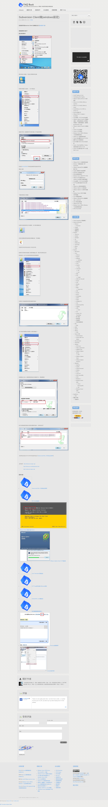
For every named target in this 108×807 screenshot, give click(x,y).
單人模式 (78, 316)
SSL (77, 303)
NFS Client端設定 (35, 501)
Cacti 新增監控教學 (77, 196)
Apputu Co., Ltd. (35, 797)
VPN (77, 308)
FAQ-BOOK (81, 778)
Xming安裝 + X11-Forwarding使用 (80, 117)
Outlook (77, 370)
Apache (77, 256)
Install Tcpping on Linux (78, 95)
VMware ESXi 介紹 (77, 203)
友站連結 (46, 10)
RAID (76, 327)
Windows (77, 363)
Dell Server (77, 251)
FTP (77, 275)
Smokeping (78, 296)
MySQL (77, 284)
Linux (76, 253)
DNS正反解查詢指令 (77, 174)
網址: (21, 725)
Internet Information (77, 222)
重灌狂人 (58, 785)
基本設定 (78, 318)
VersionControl (78, 340)
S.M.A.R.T (78, 373)
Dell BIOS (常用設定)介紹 (78, 172)
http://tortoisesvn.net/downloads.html (31, 466)
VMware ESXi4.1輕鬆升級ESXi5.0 (27, 530)
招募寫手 (37, 10)
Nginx (77, 287)
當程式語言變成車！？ (42, 785)
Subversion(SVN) (80, 304)
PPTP (79, 310)
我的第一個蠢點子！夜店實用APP (45, 782)
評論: (20, 731)
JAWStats (80, 260)
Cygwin (77, 366)
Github (76, 241)
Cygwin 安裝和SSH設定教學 (79, 170)
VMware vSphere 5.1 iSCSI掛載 (44, 787)
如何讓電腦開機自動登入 (37, 611)
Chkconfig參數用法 (42, 779)
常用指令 (77, 399)
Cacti (77, 263)
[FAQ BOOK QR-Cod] (80, 84)
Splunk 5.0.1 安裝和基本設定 (79, 136)
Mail (77, 325)
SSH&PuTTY (79, 301)
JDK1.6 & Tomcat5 (80, 279)
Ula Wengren (26, 698)
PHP (77, 291)
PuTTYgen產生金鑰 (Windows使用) (39, 586)
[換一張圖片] (33, 746)
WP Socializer (3, 804)
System (75, 249)
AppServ (78, 365)
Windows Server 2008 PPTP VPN (80, 175)
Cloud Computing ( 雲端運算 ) (79, 220)
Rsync (77, 294)
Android (76, 236)
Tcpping (77, 306)
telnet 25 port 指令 (77, 208)
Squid (77, 299)
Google (76, 227)
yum (78, 272)
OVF (79, 354)
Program (75, 232)
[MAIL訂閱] (84, 23)
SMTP (77, 298)
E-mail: (50, 720)
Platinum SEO (8, 800)
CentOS (78, 265)
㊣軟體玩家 (58, 782)
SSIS (77, 377)
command (78, 268)
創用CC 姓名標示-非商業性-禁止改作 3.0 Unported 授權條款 (81, 775)
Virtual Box (77, 342)
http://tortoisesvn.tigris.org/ (29, 463)
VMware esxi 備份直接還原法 (79, 186)
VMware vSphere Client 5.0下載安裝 (58, 561)
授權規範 (54, 10)
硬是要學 (58, 784)
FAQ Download (59, 770)
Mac (76, 323)
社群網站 (77, 229)
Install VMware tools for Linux (28, 779)
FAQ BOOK (81, 773)
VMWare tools (79, 349)
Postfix (77, 292)
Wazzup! (58, 775)
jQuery (76, 246)
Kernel (77, 280)
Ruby (76, 248)
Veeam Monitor (79, 335)
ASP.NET (77, 237)
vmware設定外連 (50, 670)
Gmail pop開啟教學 (54, 645)
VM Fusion (78, 346)
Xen (77, 311)
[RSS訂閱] (80, 23)
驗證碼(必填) (22, 754)
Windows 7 (78, 378)
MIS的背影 (58, 773)
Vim (78, 270)
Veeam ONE (77, 334)
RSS (76, 396)
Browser (76, 224)
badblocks (78, 261)
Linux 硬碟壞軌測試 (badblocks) (44, 784)
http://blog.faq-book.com (78, 781)
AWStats (78, 258)
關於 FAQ (63, 10)
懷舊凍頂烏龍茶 (59, 779)
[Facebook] (74, 23)
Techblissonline (16, 800)
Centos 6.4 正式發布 (77, 131)
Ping (78, 267)
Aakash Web (9, 804)
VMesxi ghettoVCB (80, 347)
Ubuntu (76, 330)
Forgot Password (79, 368)
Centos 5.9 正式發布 (77, 129)
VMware (21, 10)
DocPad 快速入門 (77, 112)
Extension (78, 225)
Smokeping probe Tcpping (78, 96)
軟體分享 (77, 230)
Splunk (76, 328)
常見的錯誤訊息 (79, 322)
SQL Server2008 (79, 375)
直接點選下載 (42, 25)
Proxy (77, 371)
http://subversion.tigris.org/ (29, 469)
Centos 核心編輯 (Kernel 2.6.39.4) (80, 138)
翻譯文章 (29, 10)
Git (75, 239)
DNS (77, 273)
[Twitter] (77, 23)
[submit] (63, 742)
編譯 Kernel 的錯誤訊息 (78, 139)
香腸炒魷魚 (58, 787)
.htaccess (77, 234)
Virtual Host (80, 289)
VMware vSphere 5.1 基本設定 (79, 188)
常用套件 (78, 320)
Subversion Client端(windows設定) (39, 17)
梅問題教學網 (59, 780)
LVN (77, 282)
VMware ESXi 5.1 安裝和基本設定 (80, 162)
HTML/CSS (77, 242)
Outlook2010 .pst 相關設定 (37, 598)
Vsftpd (79, 277)
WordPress (75, 394)
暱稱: (21, 720)
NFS (77, 285)
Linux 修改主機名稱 (77, 201)
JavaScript (77, 244)
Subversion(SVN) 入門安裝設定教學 (45, 455)
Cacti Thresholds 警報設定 (37, 573)
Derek (20, 770)
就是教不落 (58, 777)
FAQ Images (58, 772)
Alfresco (78, 255)
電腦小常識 (75, 397)
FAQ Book (54, 5)
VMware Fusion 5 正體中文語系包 (45, 773)
